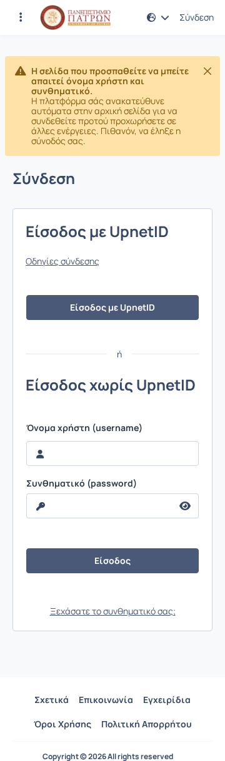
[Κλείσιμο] (207, 71)
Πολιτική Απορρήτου (146, 724)
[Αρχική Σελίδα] (75, 17)
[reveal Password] (185, 505)
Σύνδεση (196, 17)
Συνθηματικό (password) (81, 483)
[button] (20, 17)
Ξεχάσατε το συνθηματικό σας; (113, 611)
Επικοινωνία (106, 699)
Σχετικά (51, 699)
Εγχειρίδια (167, 699)
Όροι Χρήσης (62, 724)
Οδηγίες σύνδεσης (62, 261)
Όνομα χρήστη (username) (84, 428)
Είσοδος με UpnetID (112, 307)
